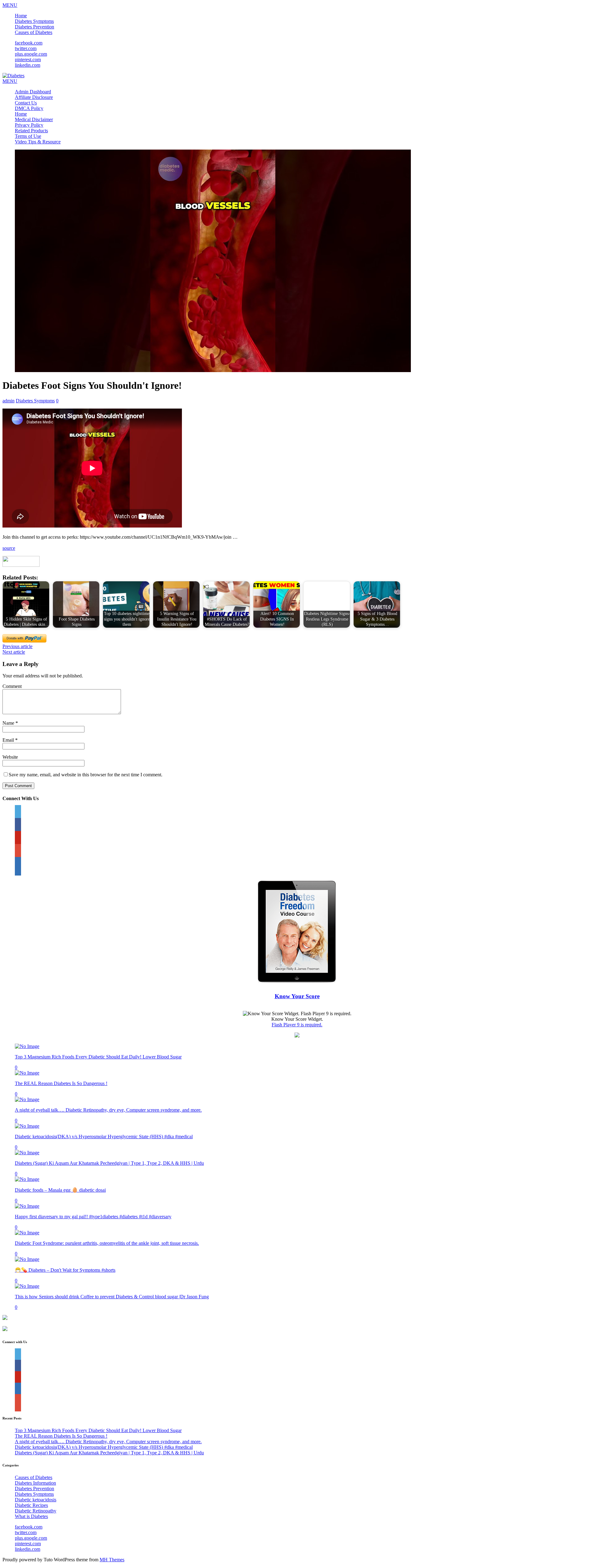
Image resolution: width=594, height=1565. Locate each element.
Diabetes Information (35, 1483)
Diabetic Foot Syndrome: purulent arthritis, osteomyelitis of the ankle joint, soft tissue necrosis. (107, 1243)
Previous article (17, 646)
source (8, 548)
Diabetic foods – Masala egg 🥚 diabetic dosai (60, 1190)
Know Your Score (297, 996)
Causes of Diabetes (33, 32)
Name (8, 723)
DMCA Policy (29, 108)
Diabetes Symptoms (34, 21)
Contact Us (26, 102)
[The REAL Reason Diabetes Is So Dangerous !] (27, 1072)
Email (8, 740)
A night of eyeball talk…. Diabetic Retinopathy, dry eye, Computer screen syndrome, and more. (108, 1110)
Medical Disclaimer (34, 119)
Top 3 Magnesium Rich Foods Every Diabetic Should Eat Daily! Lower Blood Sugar (98, 1056)
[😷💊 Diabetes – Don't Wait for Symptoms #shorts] (27, 1259)
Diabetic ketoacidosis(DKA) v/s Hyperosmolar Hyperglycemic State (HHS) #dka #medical (104, 1136)
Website (10, 757)
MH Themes (112, 1559)
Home (21, 15)
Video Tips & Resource (38, 141)
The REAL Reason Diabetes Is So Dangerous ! (61, 1083)
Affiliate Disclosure (34, 97)
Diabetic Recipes (31, 1505)
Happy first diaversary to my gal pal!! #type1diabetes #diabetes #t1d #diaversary (93, 1216)
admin (8, 400)
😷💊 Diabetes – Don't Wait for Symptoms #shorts (65, 1270)
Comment (12, 686)
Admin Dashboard (33, 91)
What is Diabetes (31, 1516)
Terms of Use (28, 136)
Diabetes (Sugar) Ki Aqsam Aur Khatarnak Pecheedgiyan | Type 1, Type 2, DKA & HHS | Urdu (109, 1163)
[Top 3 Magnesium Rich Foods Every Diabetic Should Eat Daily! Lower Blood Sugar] (27, 1046)
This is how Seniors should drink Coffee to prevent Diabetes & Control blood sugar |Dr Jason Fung (112, 1296)
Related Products (31, 130)
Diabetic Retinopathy (35, 1510)
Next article (13, 652)
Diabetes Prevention (34, 26)
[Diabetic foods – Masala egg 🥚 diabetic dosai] (27, 1179)
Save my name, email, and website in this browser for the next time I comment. (85, 774)
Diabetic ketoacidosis (35, 1499)
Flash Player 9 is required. (297, 1024)
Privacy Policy (29, 125)
